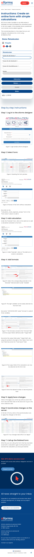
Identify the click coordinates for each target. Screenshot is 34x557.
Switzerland (17, 551)
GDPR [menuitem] (25, 552)
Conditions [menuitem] (20, 552)
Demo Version (8, 9)
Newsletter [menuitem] (10, 552)
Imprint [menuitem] (15, 552)
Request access (7, 469)
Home (2, 9)
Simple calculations (16, 9)
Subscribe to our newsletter (11, 508)
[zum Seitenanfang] (31, 552)
